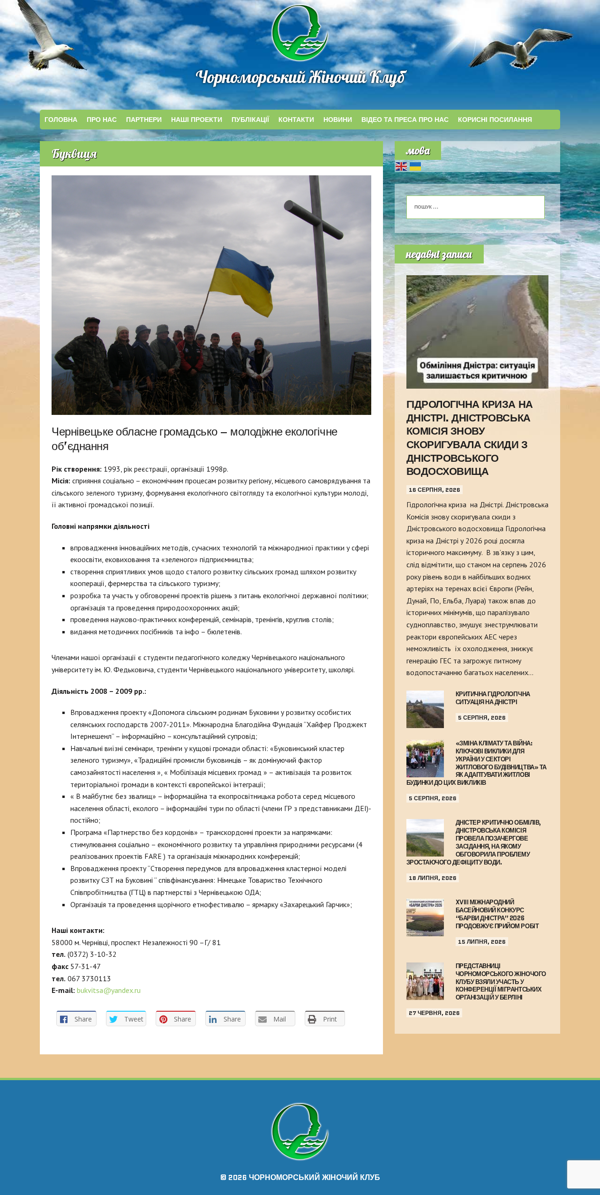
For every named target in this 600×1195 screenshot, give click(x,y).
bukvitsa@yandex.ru (109, 990)
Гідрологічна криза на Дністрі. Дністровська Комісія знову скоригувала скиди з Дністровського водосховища (469, 438)
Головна (61, 119)
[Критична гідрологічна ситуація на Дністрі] (425, 721)
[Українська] (416, 165)
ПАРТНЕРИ (144, 119)
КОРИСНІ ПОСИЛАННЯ (495, 119)
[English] (402, 165)
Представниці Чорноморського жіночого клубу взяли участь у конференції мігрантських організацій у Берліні (501, 982)
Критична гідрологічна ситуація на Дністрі (493, 698)
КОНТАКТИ (296, 119)
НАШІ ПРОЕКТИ (196, 119)
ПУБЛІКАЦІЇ (250, 119)
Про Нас (102, 119)
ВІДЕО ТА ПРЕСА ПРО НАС (405, 119)
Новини (337, 119)
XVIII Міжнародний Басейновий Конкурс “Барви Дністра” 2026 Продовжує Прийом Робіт (497, 914)
